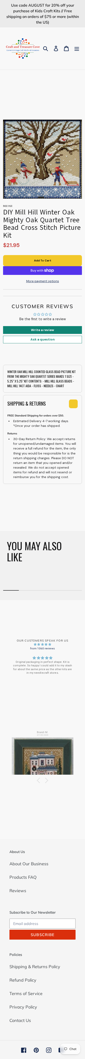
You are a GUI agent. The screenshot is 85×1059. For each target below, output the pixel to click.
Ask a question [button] (42, 339)
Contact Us (20, 1020)
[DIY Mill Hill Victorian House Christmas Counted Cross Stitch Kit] (42, 754)
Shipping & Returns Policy (34, 966)
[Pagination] (41, 197)
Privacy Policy (23, 1007)
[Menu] (77, 48)
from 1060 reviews (42, 648)
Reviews (17, 890)
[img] (42, 644)
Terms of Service (25, 993)
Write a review (42, 330)
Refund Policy (22, 980)
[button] (39, 780)
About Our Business (28, 863)
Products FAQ (23, 877)
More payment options (42, 281)
